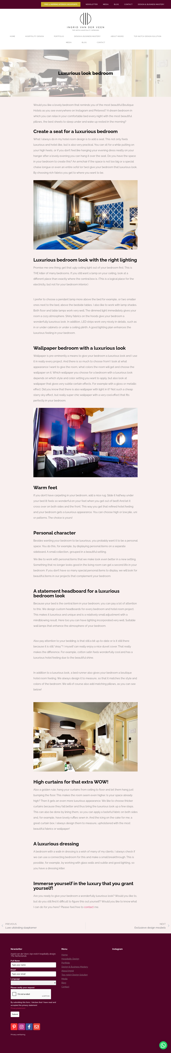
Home (12, 36)
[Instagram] (21, 1026)
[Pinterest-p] (14, 1026)
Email (13, 970)
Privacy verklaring (18, 1035)
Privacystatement (18, 1008)
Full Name (15, 961)
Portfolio (59, 36)
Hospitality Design (34, 36)
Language (15, 979)
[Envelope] (36, 1026)
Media (106, 4)
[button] (163, 1045)
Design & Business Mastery (151, 4)
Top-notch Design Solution (147, 36)
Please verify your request (23, 987)
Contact (128, 4)
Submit (15, 1014)
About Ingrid (117, 36)
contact (89, 907)
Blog (116, 4)
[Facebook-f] (29, 1026)
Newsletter (92, 4)
